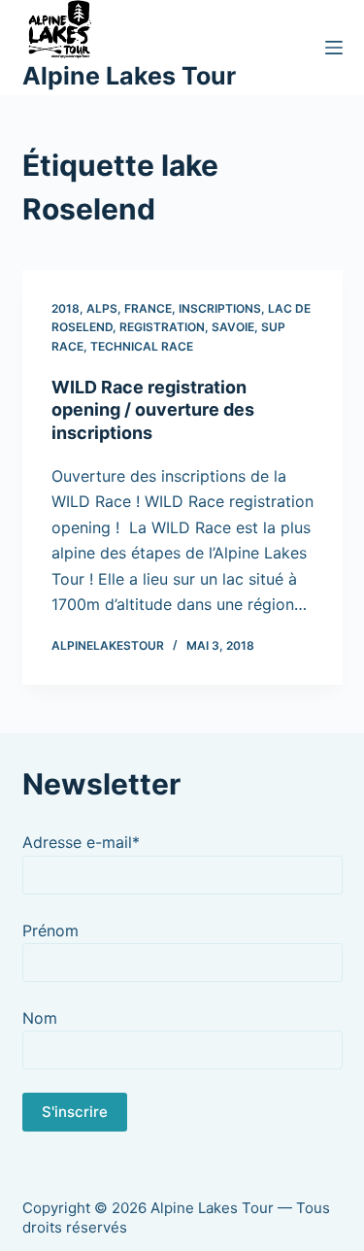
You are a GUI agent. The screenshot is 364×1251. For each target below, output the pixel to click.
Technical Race (141, 346)
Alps (101, 308)
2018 (65, 308)
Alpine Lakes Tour (129, 75)
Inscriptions (220, 308)
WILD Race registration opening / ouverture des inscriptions (152, 410)
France (148, 308)
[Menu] (334, 47)
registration (162, 327)
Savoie (233, 327)
